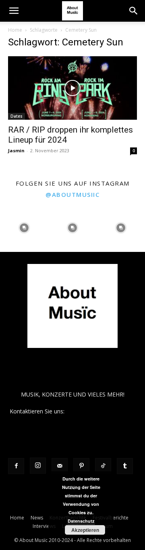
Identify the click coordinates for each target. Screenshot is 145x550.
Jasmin (16, 150)
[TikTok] (103, 466)
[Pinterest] (81, 466)
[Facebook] (16, 466)
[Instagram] (38, 466)
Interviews (44, 526)
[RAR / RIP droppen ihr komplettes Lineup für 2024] (72, 88)
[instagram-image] (24, 228)
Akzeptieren (85, 530)
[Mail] (60, 466)
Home (15, 30)
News (37, 517)
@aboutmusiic (72, 194)
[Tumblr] (125, 466)
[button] (14, 11)
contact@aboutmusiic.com (101, 411)
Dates (16, 116)
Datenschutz (81, 521)
